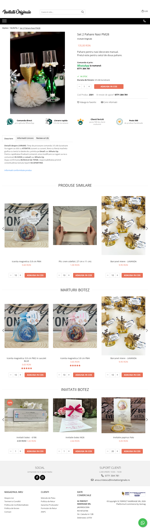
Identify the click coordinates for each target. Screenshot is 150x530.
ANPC (43, 511)
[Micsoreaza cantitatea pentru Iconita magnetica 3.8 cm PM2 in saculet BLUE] (11, 375)
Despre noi (9, 498)
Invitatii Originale (84, 38)
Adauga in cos (109, 86)
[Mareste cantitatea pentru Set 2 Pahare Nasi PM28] (89, 86)
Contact (7, 511)
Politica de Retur (48, 501)
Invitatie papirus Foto (123, 437)
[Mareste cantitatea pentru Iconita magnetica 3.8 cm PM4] (20, 275)
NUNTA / (14, 28)
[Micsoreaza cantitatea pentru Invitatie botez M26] (59, 451)
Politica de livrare (11, 508)
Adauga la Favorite (87, 102)
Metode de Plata (48, 498)
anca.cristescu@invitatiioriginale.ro (112, 479)
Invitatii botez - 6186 (26, 437)
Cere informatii (110, 102)
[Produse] (4, 22)
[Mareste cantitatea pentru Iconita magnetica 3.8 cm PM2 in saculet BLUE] (20, 375)
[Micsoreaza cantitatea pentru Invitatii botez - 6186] (11, 451)
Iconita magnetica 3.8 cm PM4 (26, 261)
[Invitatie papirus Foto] (123, 415)
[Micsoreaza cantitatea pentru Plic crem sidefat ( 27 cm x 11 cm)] (59, 275)
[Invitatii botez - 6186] (26, 415)
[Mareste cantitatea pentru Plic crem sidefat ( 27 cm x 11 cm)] (69, 275)
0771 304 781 (111, 475)
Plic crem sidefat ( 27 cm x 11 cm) (75, 261)
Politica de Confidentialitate (16, 505)
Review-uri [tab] (42, 138)
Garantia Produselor (49, 505)
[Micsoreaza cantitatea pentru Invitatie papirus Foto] (108, 451)
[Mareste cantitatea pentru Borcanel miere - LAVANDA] (117, 275)
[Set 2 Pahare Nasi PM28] (37, 73)
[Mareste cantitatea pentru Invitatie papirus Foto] (117, 451)
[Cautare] (82, 12)
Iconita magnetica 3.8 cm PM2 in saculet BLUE (26, 359)
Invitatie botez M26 (75, 437)
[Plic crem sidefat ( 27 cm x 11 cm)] (75, 225)
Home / (6, 28)
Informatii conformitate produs (18, 170)
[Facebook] (37, 477)
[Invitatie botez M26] (75, 415)
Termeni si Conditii (12, 501)
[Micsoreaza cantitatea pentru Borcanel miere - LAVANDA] (108, 275)
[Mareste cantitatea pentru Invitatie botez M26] (69, 451)
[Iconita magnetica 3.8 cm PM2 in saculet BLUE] (26, 326)
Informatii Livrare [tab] (25, 138)
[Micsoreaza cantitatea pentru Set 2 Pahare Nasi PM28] (79, 86)
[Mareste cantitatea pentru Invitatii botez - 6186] (20, 451)
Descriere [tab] (8, 138)
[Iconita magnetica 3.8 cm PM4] (26, 225)
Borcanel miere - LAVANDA (123, 261)
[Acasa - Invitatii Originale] (16, 12)
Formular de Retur (49, 508)
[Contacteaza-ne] (144, 21)
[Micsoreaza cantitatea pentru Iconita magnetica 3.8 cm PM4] (11, 275)
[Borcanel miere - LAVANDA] (123, 225)
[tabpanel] (37, 73)
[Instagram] (42, 477)
